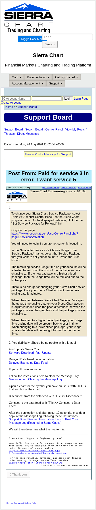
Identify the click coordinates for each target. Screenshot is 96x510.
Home (9, 106)
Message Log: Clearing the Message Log (35, 379)
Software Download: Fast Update (30, 352)
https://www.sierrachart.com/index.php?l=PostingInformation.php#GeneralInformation (38, 452)
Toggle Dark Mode (32, 39)
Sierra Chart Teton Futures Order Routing (36, 463)
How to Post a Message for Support (48, 154)
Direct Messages (28, 133)
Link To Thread (68, 187)
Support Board (27, 106)
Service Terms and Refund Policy (22, 503)
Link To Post (84, 187)
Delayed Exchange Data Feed (28, 362)
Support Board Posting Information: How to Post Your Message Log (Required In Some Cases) (43, 421)
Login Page (81, 98)
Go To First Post (50, 187)
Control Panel (54, 129)
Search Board (34, 129)
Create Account (11, 102)
